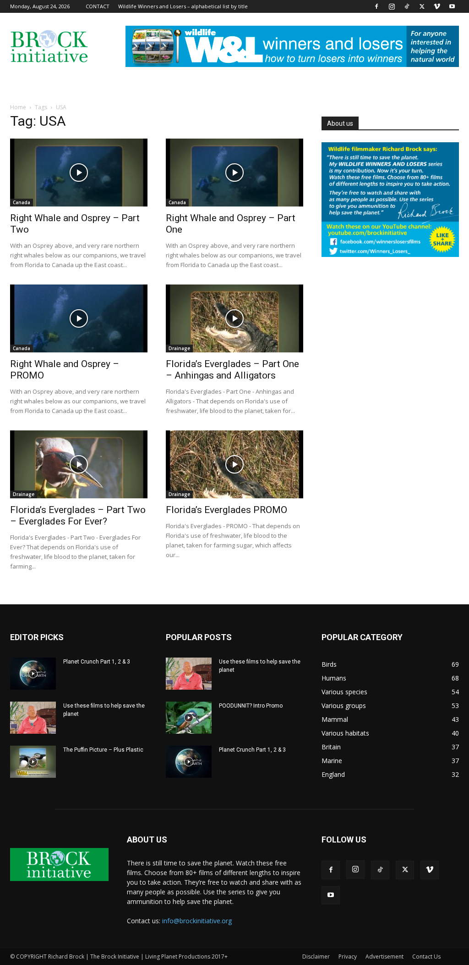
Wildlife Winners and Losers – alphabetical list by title (183, 6)
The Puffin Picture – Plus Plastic (103, 750)
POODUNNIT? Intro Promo (251, 706)
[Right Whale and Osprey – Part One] (234, 172)
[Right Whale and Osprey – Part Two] (78, 172)
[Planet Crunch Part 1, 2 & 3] (33, 674)
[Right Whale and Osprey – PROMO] (78, 318)
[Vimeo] (437, 6)
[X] (422, 6)
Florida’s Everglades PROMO (226, 509)
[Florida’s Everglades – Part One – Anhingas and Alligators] (234, 318)
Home (18, 107)
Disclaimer (316, 956)
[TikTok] (407, 6)
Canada (21, 202)
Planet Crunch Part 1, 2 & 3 (96, 661)
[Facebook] (376, 6)
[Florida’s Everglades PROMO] (234, 464)
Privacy (347, 956)
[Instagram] (391, 6)
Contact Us (426, 956)
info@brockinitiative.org (197, 920)
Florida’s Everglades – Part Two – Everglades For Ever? (78, 515)
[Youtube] (452, 6)
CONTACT (97, 6)
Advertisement (384, 956)
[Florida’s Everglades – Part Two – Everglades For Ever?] (78, 464)
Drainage (179, 348)
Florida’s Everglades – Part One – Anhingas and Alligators (232, 369)
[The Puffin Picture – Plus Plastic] (33, 762)
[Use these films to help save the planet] (33, 718)
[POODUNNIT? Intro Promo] (189, 718)
